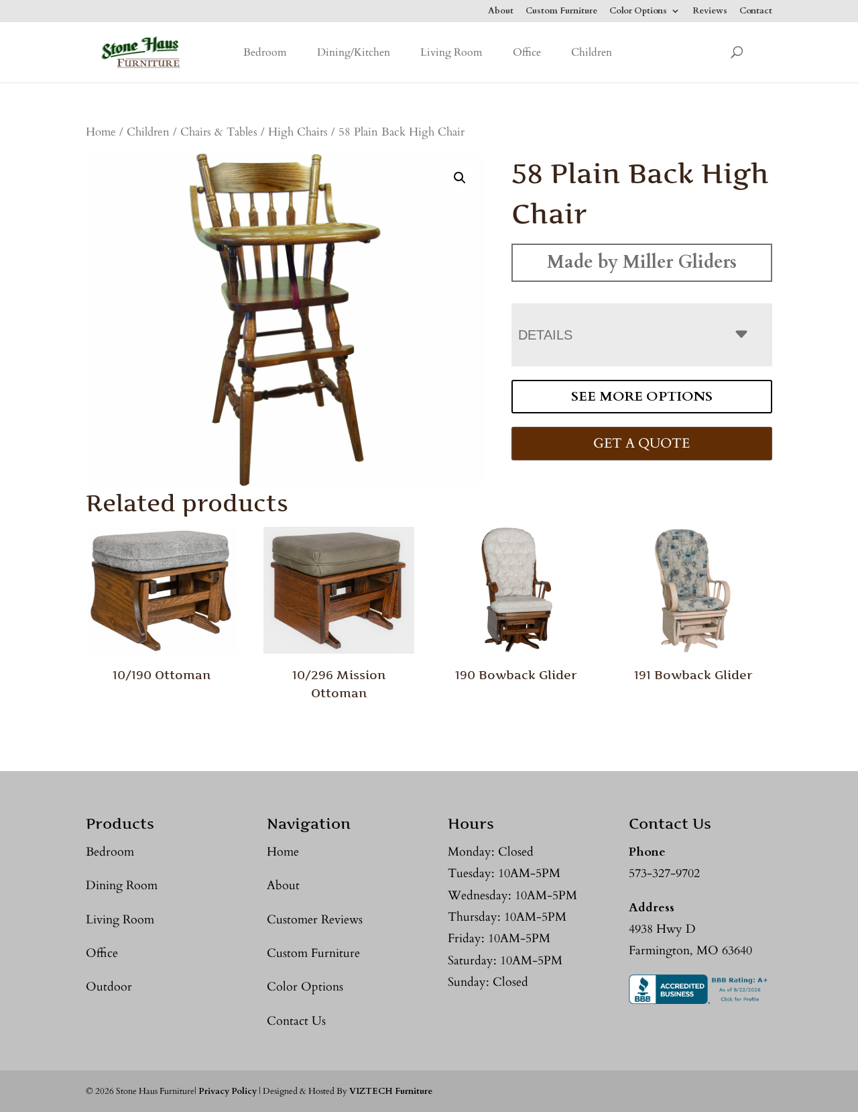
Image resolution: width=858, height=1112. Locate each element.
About (500, 12)
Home (101, 132)
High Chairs (298, 132)
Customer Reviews (315, 919)
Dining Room (122, 885)
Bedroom (265, 52)
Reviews (709, 12)
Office (527, 52)
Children (591, 52)
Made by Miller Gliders (642, 262)
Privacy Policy (227, 1091)
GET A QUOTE (641, 443)
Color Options (638, 12)
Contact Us (296, 1021)
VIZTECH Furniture (390, 1091)
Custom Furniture (561, 12)
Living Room (451, 52)
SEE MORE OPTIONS (642, 396)
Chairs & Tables (218, 132)
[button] (460, 178)
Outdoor (109, 986)
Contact (755, 12)
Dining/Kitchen (353, 52)
